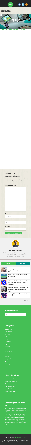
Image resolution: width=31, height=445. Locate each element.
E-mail (6, 220)
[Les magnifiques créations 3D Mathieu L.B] (4, 295)
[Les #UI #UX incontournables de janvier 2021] (4, 276)
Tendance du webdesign (11, 381)
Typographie (8, 359)
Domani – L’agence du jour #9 (16, 30)
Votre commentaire (10, 185)
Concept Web (8, 331)
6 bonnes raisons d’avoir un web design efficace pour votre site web (17, 270)
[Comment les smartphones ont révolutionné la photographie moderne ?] (4, 289)
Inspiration (7, 344)
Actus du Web (8, 329)
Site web (7, 226)
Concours (7, 334)
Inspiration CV (8, 388)
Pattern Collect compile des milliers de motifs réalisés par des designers (17, 282)
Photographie (8, 351)
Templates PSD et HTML (11, 391)
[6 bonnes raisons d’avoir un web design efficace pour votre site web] (4, 269)
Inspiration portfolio (10, 386)
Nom (6, 213)
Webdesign (8, 364)
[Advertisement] (15, 100)
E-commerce (8, 341)
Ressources (8, 354)
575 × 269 (4, 30)
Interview (7, 346)
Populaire (22, 263)
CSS (6, 336)
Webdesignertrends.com (20, 437)
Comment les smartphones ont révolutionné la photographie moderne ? (18, 289)
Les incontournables (10, 379)
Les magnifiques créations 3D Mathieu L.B (18, 295)
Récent (8, 263)
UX (5, 361)
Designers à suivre (9, 339)
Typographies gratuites (11, 384)
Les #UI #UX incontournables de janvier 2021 (18, 275)
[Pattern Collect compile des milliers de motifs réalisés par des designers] (4, 282)
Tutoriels (7, 356)
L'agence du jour (9, 349)
